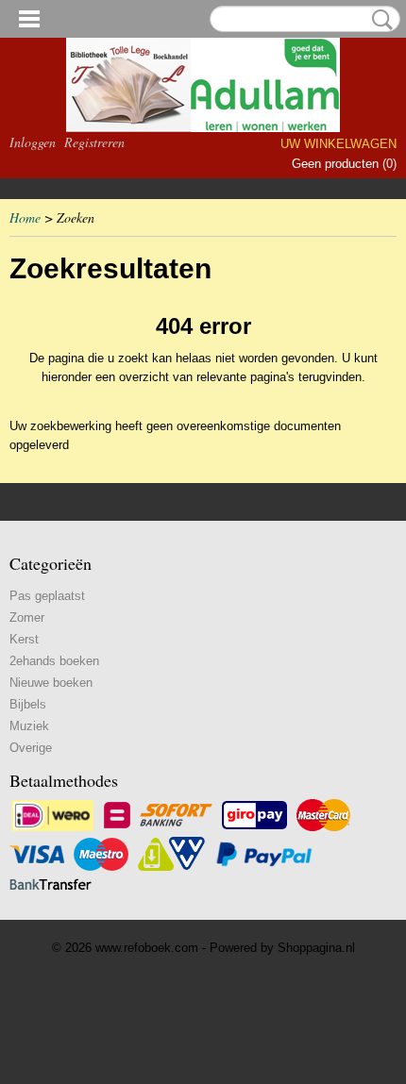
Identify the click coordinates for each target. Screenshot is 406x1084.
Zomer (26, 617)
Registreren (94, 142)
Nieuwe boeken (51, 682)
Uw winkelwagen (338, 144)
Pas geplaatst (47, 596)
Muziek (29, 726)
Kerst (24, 639)
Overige (30, 748)
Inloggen (32, 142)
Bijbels (27, 704)
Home (25, 217)
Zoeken (378, 20)
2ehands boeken (54, 661)
